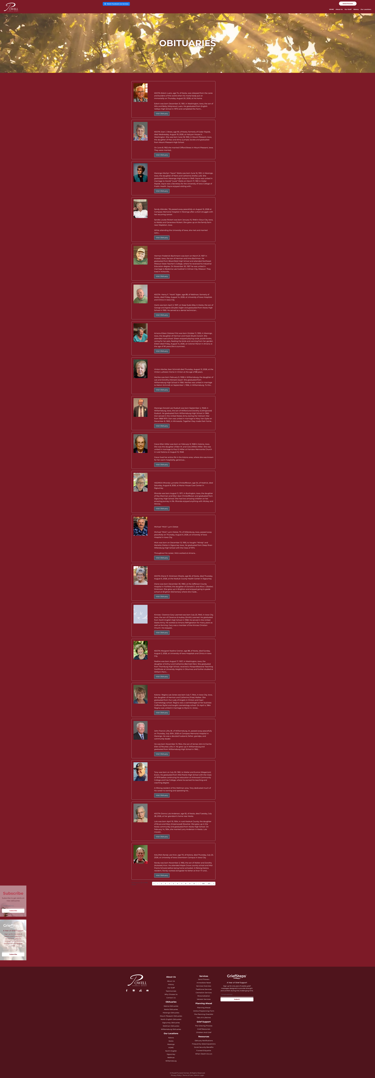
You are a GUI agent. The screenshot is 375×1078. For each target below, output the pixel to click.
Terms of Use (188, 1075)
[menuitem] (331, 9)
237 (209, 883)
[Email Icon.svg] (147, 990)
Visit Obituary (162, 114)
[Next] (213, 883)
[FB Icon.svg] (127, 990)
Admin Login (199, 1075)
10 (194, 883)
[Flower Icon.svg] (134, 990)
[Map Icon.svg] (140, 990)
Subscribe (13, 911)
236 (203, 883)
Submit (237, 999)
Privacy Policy (176, 1075)
